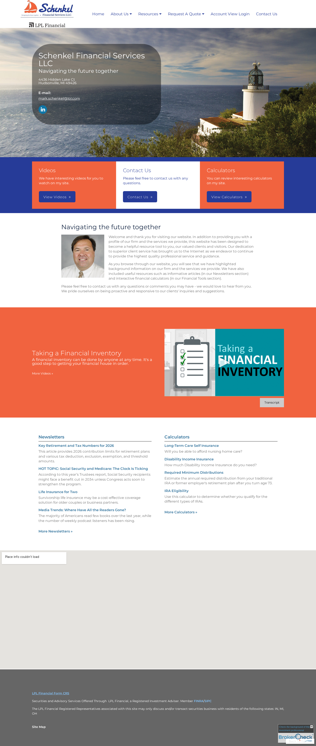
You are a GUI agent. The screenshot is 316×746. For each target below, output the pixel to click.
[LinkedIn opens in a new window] (42, 110)
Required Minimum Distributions (193, 473)
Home (98, 14)
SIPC (208, 701)
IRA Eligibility (176, 491)
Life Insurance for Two (57, 492)
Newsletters (51, 437)
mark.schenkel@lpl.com (59, 98)
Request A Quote (184, 14)
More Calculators (180, 512)
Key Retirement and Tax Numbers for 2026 (76, 446)
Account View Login (230, 14)
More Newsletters (55, 531)
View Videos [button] (55, 197)
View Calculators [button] (227, 197)
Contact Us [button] (137, 197)
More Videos (42, 373)
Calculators (176, 437)
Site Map (39, 727)
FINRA (198, 701)
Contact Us (266, 14)
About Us (120, 14)
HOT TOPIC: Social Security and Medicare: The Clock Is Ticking (93, 469)
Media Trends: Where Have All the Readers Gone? (82, 510)
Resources (148, 14)
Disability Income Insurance (189, 459)
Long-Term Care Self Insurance (191, 446)
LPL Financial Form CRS (50, 693)
